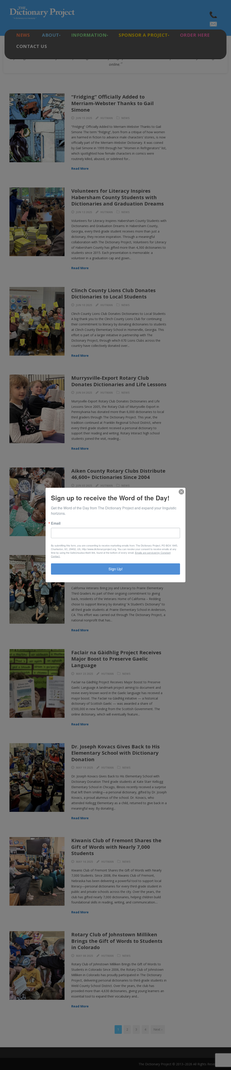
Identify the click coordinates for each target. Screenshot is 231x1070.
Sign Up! (115, 568)
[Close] (181, 491)
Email (55, 523)
